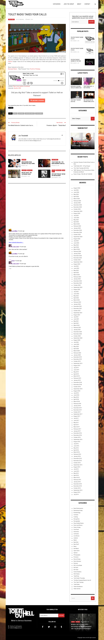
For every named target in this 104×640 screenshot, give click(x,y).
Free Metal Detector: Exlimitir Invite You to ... (21, 125)
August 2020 (77, 340)
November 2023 (78, 257)
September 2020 (78, 338)
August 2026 (77, 188)
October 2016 (77, 437)
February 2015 (77, 479)
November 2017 (78, 410)
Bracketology (77, 512)
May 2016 (76, 448)
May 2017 (76, 422)
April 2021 (76, 323)
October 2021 (77, 310)
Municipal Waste (12, 69)
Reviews (24, 159)
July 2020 (76, 342)
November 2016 (78, 435)
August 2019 (77, 365)
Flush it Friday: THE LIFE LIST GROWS (83, 174)
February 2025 (77, 226)
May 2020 (76, 346)
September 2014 (78, 490)
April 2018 (76, 399)
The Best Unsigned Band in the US (82, 580)
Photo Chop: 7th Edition (80, 146)
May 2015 (76, 473)
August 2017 (77, 416)
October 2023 (77, 260)
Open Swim (85, 141)
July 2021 (76, 317)
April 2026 (76, 196)
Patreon (10, 61)
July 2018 (76, 393)
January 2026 (77, 202)
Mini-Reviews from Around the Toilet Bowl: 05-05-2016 (28, 163)
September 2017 (78, 414)
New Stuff (59, 170)
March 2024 (77, 249)
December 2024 (78, 230)
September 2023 (78, 262)
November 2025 (78, 207)
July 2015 (76, 469)
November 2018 (78, 384)
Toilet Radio (11, 19)
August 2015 (77, 467)
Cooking (76, 517)
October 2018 (77, 386)
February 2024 (77, 251)
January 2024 (77, 253)
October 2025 (77, 209)
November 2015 (78, 460)
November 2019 (78, 359)
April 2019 (76, 374)
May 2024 (76, 245)
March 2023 (77, 274)
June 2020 (76, 344)
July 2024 (76, 240)
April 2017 (76, 424)
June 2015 (76, 471)
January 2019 (77, 380)
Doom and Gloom (78, 525)
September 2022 (78, 287)
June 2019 (76, 369)
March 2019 (77, 376)
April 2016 (76, 450)
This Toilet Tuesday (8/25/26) (81, 168)
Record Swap (77, 559)
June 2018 (76, 395)
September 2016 (78, 439)
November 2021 (78, 308)
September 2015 (78, 465)
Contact (87, 4)
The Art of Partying (35, 69)
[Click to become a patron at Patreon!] (37, 100)
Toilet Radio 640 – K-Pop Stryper (82, 166)
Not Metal (76, 548)
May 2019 (76, 372)
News (75, 546)
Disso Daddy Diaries (79, 523)
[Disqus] (37, 206)
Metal (53, 170)
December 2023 (78, 255)
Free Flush (76, 529)
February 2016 (77, 454)
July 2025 (76, 215)
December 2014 (78, 484)
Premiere (76, 557)
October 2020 (77, 336)
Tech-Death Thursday (79, 578)
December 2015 (78, 458)
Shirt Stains (77, 574)
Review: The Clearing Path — (81, 626)
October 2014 (77, 488)
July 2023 (76, 266)
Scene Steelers (77, 571)
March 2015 (77, 477)
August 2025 (77, 213)
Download (27, 86)
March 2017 (77, 426)
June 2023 (76, 268)
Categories (56, 4)
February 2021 (77, 327)
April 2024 (76, 247)
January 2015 (77, 481)
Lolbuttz (24, 170)
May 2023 (76, 270)
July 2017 (76, 418)
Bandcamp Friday (78, 510)
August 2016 (77, 441)
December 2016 (78, 433)
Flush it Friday (77, 527)
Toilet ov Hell (85, 637)
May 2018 (76, 397)
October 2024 (77, 234)
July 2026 (76, 190)
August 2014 (77, 492)
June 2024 (76, 243)
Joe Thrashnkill (20, 19)
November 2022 (78, 283)
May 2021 (76, 321)
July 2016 (76, 443)
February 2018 (77, 403)
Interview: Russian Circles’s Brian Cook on (76, 88)
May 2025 (76, 219)
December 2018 (78, 382)
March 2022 (77, 300)
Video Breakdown (78, 586)
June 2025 (76, 217)
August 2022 (77, 289)
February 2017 (77, 429)
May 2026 (76, 194)
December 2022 (78, 281)
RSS (20, 88)
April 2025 (76, 221)
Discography (77, 521)
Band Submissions (78, 508)
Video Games (77, 588)
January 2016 (77, 456)
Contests (76, 514)
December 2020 (78, 331)
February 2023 (77, 276)
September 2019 (78, 363)
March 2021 (77, 325)
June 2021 (76, 319)
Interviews (76, 531)
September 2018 (78, 388)
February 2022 (77, 302)
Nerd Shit (30, 170)
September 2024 (78, 236)
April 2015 (76, 475)
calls (15, 113)
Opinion (76, 552)
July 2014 (76, 494)
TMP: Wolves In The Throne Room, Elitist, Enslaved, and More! (89, 101)
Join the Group (69, 4)
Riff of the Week (78, 565)
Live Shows (76, 536)
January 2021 (77, 329)
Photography (77, 555)
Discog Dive (76, 519)
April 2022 (76, 298)
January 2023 (77, 279)
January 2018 (77, 405)
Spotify (16, 88)
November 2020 (78, 334)
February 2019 (77, 378)
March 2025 (77, 224)
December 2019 (78, 357)
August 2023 (77, 264)
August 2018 (77, 391)
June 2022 (76, 293)
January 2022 (77, 304)
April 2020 (76, 348)
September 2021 (78, 312)
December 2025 (78, 205)
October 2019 (77, 361)
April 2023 (76, 272)
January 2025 (77, 228)
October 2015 (77, 462)
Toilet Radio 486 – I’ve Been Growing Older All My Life (58, 163)
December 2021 (78, 306)
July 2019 (76, 367)
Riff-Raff (76, 569)
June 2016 (76, 445)
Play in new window (18, 86)
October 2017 (77, 412)
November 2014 (78, 486)
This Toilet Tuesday (79, 582)
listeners (21, 113)
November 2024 (78, 232)
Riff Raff (76, 567)
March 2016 (77, 452)
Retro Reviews (77, 561)
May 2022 (76, 295)
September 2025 (78, 211)
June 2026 (76, 192)
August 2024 (77, 238)
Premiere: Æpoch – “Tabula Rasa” (56, 125)
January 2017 (77, 431)
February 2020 (77, 353)
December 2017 (78, 407)
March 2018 (77, 401)
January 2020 (77, 355)
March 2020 (77, 350)
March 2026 (77, 198)
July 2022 (76, 291)
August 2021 (77, 315)
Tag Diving (76, 576)
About (79, 4)
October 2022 (77, 285)
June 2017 (76, 420)
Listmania (76, 533)
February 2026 (77, 200)
